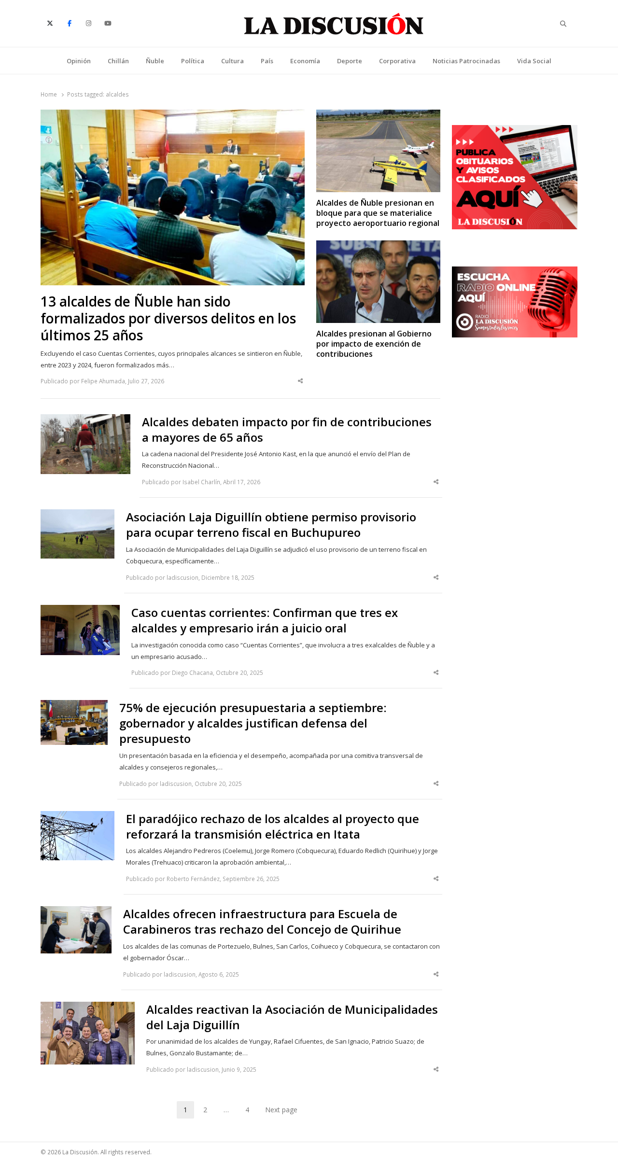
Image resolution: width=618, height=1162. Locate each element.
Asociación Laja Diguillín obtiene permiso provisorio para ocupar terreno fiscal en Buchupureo (271, 524)
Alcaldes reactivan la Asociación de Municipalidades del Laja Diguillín (292, 1017)
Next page (281, 1109)
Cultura (232, 60)
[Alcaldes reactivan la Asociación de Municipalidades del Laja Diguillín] (88, 1007)
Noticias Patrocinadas (466, 60)
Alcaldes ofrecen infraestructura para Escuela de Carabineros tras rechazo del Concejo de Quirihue (262, 921)
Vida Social (534, 60)
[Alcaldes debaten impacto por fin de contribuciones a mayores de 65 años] (85, 420)
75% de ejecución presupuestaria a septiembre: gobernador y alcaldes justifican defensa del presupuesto (253, 723)
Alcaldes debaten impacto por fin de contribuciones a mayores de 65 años (287, 429)
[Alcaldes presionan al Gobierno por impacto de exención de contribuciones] (378, 246)
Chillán (118, 60)
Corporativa (397, 60)
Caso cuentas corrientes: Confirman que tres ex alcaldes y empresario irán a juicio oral (264, 620)
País (267, 60)
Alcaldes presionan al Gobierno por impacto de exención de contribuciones (374, 344)
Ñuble (155, 60)
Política (192, 60)
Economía (305, 60)
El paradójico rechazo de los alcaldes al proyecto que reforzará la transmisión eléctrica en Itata (272, 826)
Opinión (79, 60)
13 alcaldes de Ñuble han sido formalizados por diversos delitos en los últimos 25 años (168, 318)
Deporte (349, 60)
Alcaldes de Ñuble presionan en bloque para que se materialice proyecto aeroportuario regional (377, 213)
